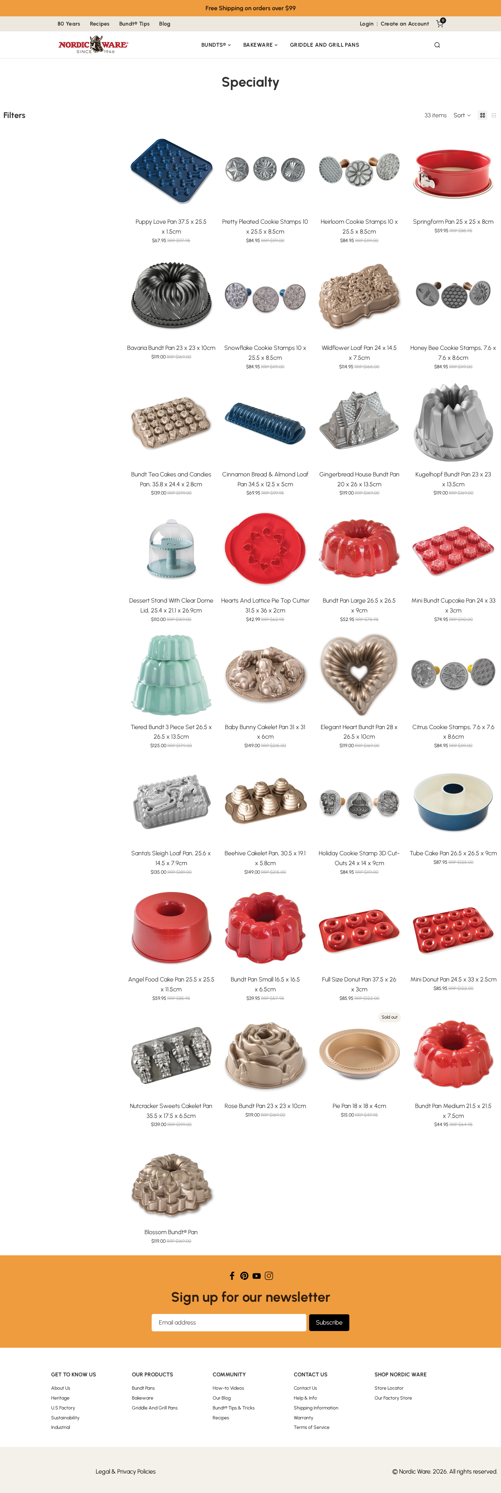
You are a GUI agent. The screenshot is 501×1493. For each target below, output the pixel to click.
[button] (462, 115)
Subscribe (329, 1322)
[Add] (205, 203)
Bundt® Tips (134, 23)
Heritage (60, 1398)
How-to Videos (228, 1388)
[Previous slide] (137, 169)
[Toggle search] (437, 45)
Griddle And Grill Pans (325, 45)
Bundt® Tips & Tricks (234, 1408)
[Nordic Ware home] (94, 45)
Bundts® (213, 45)
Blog (164, 23)
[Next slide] (205, 169)
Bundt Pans (143, 1388)
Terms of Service (312, 1427)
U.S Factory (63, 1408)
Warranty (303, 1418)
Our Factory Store (393, 1398)
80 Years (69, 23)
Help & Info (305, 1398)
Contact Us (305, 1388)
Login (367, 23)
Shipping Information (316, 1408)
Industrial (60, 1427)
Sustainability (65, 1418)
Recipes (100, 23)
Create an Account (405, 23)
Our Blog (222, 1398)
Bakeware (258, 45)
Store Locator (389, 1388)
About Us (60, 1388)
